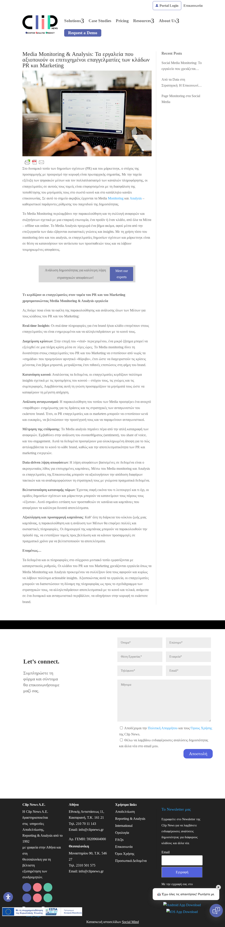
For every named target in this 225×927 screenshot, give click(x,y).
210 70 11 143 (86, 824)
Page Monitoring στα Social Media (180, 99)
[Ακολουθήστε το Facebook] (37, 887)
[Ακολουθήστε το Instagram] (48, 887)
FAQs (119, 840)
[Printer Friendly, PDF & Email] (34, 162)
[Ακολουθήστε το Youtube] (48, 897)
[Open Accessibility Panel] (8, 897)
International (123, 825)
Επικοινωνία (193, 5)
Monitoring (115, 198)
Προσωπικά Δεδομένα (131, 861)
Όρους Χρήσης (201, 728)
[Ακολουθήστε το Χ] (26, 897)
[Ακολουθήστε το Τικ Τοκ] (37, 897)
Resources (142, 20)
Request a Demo (82, 32)
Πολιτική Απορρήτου (163, 728)
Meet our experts (121, 274)
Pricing (122, 20)
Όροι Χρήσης (124, 854)
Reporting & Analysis (130, 818)
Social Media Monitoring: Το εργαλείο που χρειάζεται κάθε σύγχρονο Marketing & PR (181, 66)
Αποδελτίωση (125, 811)
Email (165, 852)
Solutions (72, 20)
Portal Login (168, 5)
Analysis (136, 198)
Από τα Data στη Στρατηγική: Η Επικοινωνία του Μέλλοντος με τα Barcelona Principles (180, 83)
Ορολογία (122, 832)
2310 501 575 (85, 865)
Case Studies (100, 20)
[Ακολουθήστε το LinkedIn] (26, 887)
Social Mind (130, 922)
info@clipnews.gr (91, 829)
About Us (167, 20)
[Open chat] (216, 910)
